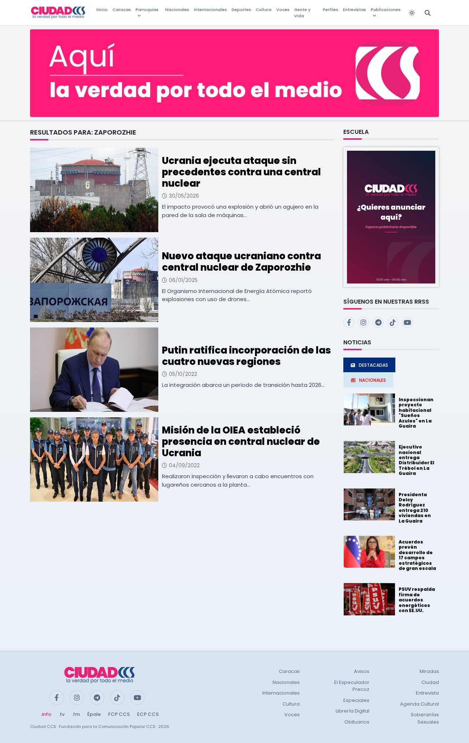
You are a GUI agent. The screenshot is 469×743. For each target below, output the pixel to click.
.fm (76, 714)
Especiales (356, 700)
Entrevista (427, 692)
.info (46, 714)
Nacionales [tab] (372, 380)
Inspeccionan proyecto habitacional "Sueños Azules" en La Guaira (416, 412)
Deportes (241, 9)
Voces (282, 9)
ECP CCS (148, 714)
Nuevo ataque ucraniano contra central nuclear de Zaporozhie (241, 261)
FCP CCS (119, 714)
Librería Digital (352, 710)
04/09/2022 (184, 465)
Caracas (121, 9)
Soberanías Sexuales (425, 718)
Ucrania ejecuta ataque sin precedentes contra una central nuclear (241, 172)
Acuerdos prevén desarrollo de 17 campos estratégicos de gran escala (417, 555)
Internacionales (210, 9)
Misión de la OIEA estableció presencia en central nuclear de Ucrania (241, 442)
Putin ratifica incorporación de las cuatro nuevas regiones (246, 356)
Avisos (361, 671)
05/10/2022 (183, 374)
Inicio (102, 9)
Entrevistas (354, 9)
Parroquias (147, 9)
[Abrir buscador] (427, 13)
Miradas (429, 671)
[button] (391, 216)
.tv (61, 714)
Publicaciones (385, 9)
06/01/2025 (183, 280)
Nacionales (177, 9)
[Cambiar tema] (412, 13)
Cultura (264, 9)
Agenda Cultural (419, 703)
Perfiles (330, 9)
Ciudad (430, 682)
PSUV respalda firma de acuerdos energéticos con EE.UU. (417, 600)
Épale (94, 714)
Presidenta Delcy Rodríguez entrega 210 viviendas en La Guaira (415, 507)
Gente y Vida (302, 13)
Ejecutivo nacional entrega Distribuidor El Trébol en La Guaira (416, 460)
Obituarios (356, 721)
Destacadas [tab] (373, 365)
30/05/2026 (184, 196)
